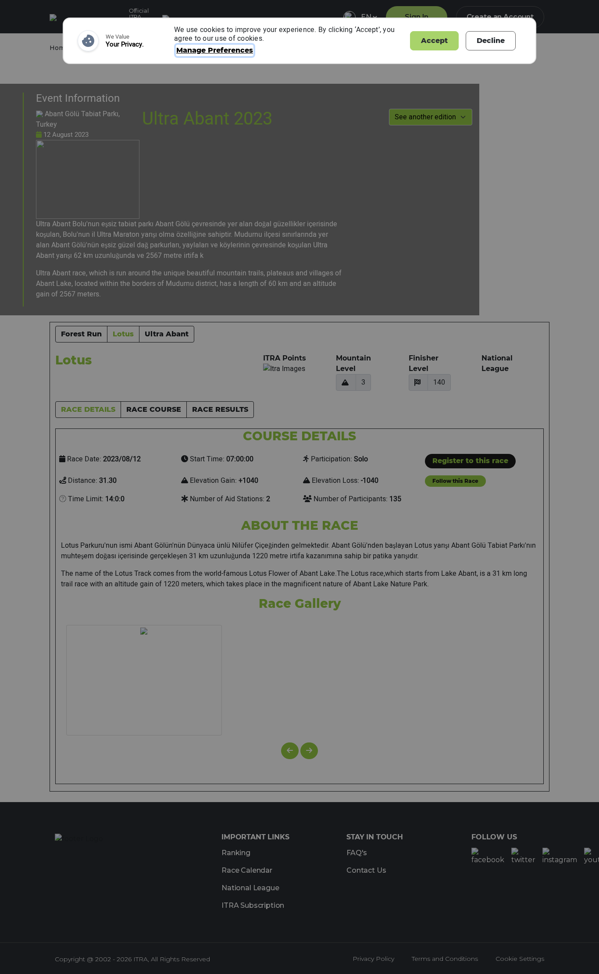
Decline (491, 40)
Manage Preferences (214, 50)
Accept (434, 40)
